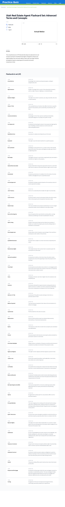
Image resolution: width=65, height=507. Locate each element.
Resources (28, 3)
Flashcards (3, 7)
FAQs (55, 3)
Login (60, 3)
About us (50, 3)
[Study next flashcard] (41, 44)
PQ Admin (8, 51)
